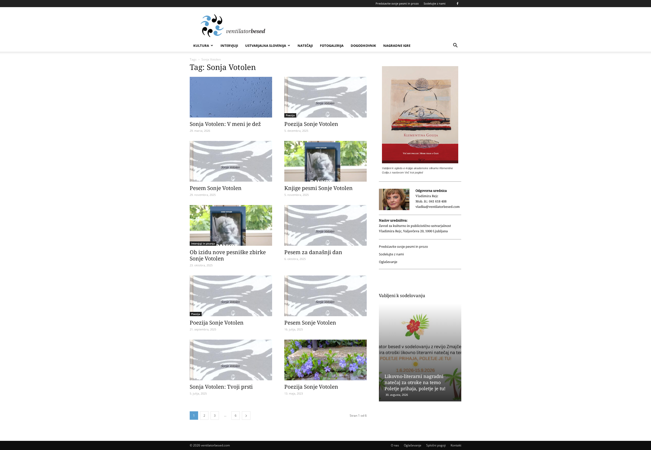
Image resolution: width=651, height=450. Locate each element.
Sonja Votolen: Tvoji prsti (221, 386)
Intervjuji (229, 45)
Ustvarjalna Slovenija (265, 45)
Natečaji (305, 45)
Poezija (290, 115)
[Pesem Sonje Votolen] (231, 161)
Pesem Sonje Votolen (216, 188)
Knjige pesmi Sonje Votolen (318, 188)
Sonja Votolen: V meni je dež (225, 123)
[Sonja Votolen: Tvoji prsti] (231, 360)
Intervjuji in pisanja (203, 243)
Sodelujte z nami (435, 3)
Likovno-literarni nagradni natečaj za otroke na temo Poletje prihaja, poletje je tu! (415, 382)
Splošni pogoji (436, 445)
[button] (455, 45)
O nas (395, 445)
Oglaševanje (388, 262)
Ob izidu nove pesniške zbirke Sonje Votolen (228, 255)
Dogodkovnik (363, 45)
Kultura (201, 45)
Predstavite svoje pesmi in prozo (397, 3)
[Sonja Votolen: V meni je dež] (231, 97)
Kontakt (456, 445)
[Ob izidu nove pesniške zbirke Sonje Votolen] (231, 225)
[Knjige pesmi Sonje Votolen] (325, 161)
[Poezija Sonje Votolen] (325, 97)
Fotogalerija (332, 45)
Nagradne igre (396, 45)
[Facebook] (457, 3)
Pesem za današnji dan (313, 252)
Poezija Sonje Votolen (311, 123)
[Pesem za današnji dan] (325, 225)
